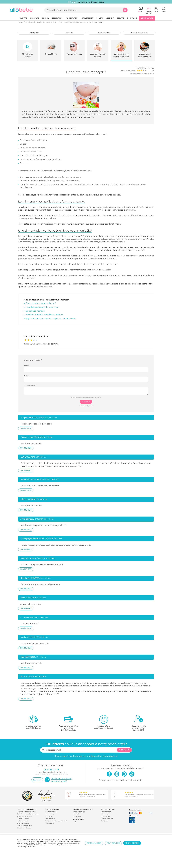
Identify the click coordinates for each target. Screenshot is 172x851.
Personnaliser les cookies (24, 816)
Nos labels (76, 814)
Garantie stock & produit (24, 825)
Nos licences (77, 816)
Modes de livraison (22, 821)
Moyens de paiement (23, 823)
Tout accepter (132, 843)
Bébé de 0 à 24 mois (139, 33)
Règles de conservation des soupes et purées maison (51, 318)
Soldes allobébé (49, 823)
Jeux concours (105, 816)
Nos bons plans (49, 814)
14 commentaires (144, 68)
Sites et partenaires (79, 811)
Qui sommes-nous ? (51, 811)
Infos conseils (105, 814)
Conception (34, 33)
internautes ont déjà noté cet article (142, 74)
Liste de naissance (106, 811)
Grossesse (69, 33)
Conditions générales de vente (26, 811)
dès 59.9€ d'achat (33, 727)
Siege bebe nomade (35, 311)
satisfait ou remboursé (103, 727)
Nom (26, 365)
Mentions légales (50, 818)
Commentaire (30, 385)
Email (26, 375)
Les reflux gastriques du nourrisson (42, 307)
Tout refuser (113, 843)
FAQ (74, 822)
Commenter (25, 428)
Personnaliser (94, 843)
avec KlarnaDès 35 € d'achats (68, 728)
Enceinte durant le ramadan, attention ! (44, 315)
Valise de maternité (107, 818)
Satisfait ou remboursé (23, 828)
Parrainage (104, 821)
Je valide (86, 402)
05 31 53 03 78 (138, 730)
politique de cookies (28, 846)
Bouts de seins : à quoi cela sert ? (41, 303)
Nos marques (49, 816)
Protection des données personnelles (28, 814)
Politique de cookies (23, 818)
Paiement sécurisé (135, 810)
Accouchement (104, 33)
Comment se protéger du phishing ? (56, 821)
